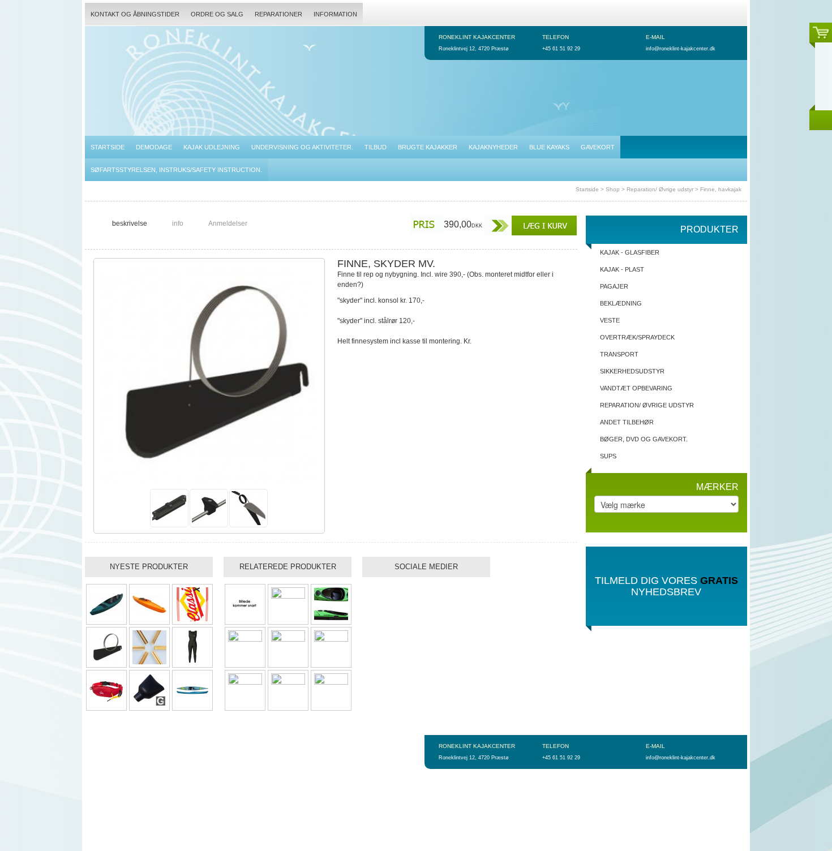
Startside (108, 147)
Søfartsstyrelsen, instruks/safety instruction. (176, 169)
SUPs (608, 456)
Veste (610, 320)
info (177, 223)
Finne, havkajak (720, 189)
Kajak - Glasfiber (629, 252)
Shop (613, 189)
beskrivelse (129, 223)
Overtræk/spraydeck (637, 337)
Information (335, 14)
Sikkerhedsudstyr (632, 371)
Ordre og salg (217, 14)
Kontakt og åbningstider (135, 14)
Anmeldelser (227, 223)
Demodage (154, 147)
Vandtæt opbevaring (636, 388)
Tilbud (375, 147)
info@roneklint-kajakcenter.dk (680, 48)
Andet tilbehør (627, 422)
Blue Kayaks (549, 147)
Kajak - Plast (622, 269)
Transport (619, 354)
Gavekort (598, 147)
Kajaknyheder (493, 147)
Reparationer (278, 14)
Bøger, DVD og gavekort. (644, 439)
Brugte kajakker (427, 147)
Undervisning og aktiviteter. (302, 147)
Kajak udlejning (211, 147)
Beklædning (621, 303)
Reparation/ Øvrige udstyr (660, 189)
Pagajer (614, 286)
